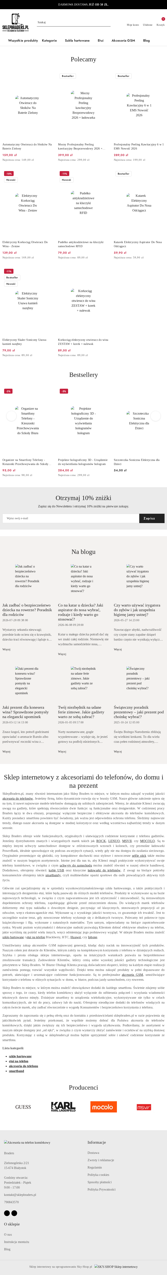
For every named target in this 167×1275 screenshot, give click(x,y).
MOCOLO (147, 841)
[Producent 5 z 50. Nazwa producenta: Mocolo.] (63, 1107)
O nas (8, 1234)
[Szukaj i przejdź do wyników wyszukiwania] (108, 22)
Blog (7, 1249)
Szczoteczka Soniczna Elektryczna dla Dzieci (137, 462)
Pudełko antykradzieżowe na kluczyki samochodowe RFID (80, 244)
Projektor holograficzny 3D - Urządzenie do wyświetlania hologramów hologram (83, 462)
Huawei (75, 937)
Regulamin (95, 1167)
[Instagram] (14, 1213)
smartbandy (53, 875)
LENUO (114, 841)
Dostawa (93, 1152)
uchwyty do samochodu (76, 865)
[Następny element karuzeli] (162, 1107)
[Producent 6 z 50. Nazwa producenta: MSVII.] (104, 1107)
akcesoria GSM (132, 974)
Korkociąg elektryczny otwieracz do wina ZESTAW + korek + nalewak (83, 341)
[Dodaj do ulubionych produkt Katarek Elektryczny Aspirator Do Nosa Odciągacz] (160, 174)
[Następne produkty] (156, 416)
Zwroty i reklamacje (101, 1160)
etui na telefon (35, 937)
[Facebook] (7, 1213)
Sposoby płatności (100, 1182)
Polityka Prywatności (101, 1189)
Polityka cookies (98, 1174)
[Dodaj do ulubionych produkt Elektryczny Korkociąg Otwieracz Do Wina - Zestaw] (48, 174)
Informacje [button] (97, 1142)
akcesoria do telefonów (17, 798)
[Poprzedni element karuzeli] (4, 1107)
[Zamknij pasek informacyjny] (163, 5)
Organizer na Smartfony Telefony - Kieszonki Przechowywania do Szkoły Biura (25, 462)
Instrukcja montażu (16, 1242)
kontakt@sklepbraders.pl (20, 1194)
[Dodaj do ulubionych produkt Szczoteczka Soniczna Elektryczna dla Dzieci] (160, 392)
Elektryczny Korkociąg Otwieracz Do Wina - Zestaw (25, 244)
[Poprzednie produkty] (11, 416)
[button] (51, 41)
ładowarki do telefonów (104, 870)
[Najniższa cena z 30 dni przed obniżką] (52, 160)
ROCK (101, 841)
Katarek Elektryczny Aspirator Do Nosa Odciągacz (138, 244)
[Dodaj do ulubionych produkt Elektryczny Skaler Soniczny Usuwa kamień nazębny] (48, 272)
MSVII (127, 841)
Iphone (92, 937)
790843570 (11, 1202)
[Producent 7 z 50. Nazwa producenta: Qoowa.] (144, 1107)
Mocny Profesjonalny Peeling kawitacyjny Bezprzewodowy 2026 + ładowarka (80, 147)
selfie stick (139, 855)
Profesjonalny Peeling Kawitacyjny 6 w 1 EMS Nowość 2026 (139, 146)
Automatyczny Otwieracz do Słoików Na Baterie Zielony (27, 146)
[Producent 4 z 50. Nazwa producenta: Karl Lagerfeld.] (23, 1107)
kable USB (56, 870)
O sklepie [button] (12, 1224)
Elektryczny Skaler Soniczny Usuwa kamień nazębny (24, 341)
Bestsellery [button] (83, 374)
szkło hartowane (13, 937)
